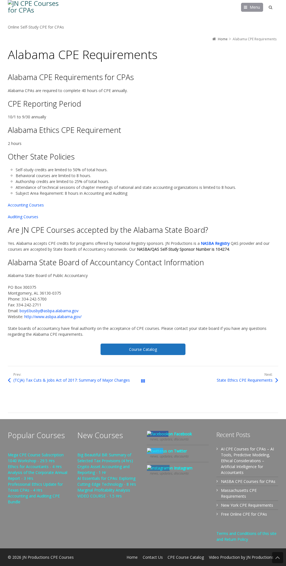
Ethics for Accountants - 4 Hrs (35, 466)
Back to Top (277, 557)
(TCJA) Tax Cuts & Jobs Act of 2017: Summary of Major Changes (71, 380)
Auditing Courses (23, 216)
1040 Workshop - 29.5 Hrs (31, 460)
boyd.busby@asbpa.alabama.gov (49, 310)
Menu (255, 7)
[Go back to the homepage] (36, 12)
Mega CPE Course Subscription (36, 454)
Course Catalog (143, 349)
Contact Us (153, 557)
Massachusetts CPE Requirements (239, 493)
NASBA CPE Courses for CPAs (248, 481)
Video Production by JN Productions (241, 557)
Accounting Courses (26, 205)
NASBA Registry (215, 243)
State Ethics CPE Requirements (245, 380)
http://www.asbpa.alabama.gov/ (53, 316)
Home (132, 557)
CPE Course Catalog (186, 557)
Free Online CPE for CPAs (244, 514)
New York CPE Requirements (247, 505)
